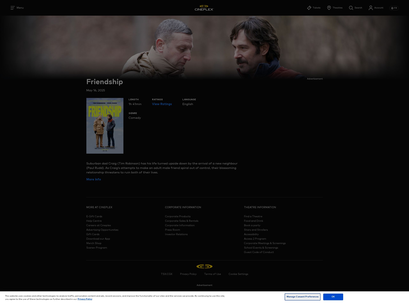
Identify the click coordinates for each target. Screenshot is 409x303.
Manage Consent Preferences (303, 297)
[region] (204, 297)
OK (333, 297)
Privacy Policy (85, 299)
